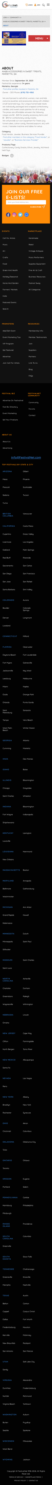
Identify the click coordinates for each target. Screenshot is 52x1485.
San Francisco (29, 573)
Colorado (8, 600)
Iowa (5, 759)
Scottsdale (27, 487)
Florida (7, 647)
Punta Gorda (28, 702)
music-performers (36, 257)
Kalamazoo (7, 923)
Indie (5, 296)
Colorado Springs (27, 609)
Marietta (26, 748)
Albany (26, 1097)
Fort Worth (27, 1319)
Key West (27, 670)
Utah (5, 1361)
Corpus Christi (29, 1311)
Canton (26, 1303)
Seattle (6, 1430)
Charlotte (7, 988)
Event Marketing (10, 413)
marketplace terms (33, 1477)
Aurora (26, 600)
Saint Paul (27, 941)
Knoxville (26, 1277)
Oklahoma (8, 1142)
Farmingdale (28, 1041)
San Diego (7, 573)
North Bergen (8, 1049)
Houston (26, 1327)
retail (31, 244)
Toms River (27, 1049)
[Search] (43, 5)
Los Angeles (28, 542)
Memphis (7, 1285)
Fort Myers (7, 663)
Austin (25, 1295)
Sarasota (27, 710)
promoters (8, 324)
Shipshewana (8, 822)
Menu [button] (39, 38)
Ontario (7, 1160)
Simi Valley (27, 589)
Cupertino (7, 534)
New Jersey (9, 1033)
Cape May (27, 1033)
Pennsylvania (10, 1197)
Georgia (7, 740)
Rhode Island (6, 1225)
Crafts (5, 257)
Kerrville (6, 1335)
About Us (7, 435)
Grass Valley (28, 534)
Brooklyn (6, 1105)
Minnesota (8, 933)
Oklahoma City (29, 1142)
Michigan (8, 907)
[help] (11, 155)
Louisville (6, 841)
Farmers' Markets (10, 289)
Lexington (27, 833)
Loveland (6, 625)
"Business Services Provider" (26, 140)
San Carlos (27, 565)
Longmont (27, 618)
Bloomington (28, 780)
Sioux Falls (27, 1256)
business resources (37, 277)
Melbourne (27, 678)
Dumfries (7, 1388)
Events (6, 231)
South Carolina (8, 1237)
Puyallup (26, 1422)
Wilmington (28, 1004)
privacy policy (20, 1481)
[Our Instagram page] (14, 215)
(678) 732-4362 (27, 92)
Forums (32, 409)
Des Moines (28, 759)
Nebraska (8, 1015)
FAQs (31, 376)
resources (33, 324)
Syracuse (27, 1113)
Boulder (6, 608)
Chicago (6, 788)
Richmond (27, 1396)
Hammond (27, 851)
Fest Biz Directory (10, 407)
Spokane (26, 1430)
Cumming (7, 748)
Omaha (6, 1023)
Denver (6, 618)
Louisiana (8, 851)
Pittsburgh (7, 1213)
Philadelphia (28, 1205)
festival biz (8, 393)
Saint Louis (7, 968)
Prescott (6, 487)
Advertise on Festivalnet (13, 400)
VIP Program (8, 344)
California (9, 526)
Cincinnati (7, 1131)
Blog (31, 369)
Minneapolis (8, 941)
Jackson (26, 1459)
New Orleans (8, 859)
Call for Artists (9, 238)
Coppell (6, 1311)
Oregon (7, 1179)
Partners (32, 356)
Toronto (6, 1168)
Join (31, 344)
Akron (25, 1123)
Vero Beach (28, 720)
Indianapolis (28, 814)
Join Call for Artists (11, 363)
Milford (26, 636)
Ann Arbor (27, 907)
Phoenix (26, 479)
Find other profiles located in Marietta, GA (20, 89)
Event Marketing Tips (12, 337)
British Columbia (8, 514)
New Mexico (9, 1060)
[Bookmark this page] (26, 215)
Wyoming (8, 1459)
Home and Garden (11, 283)
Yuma (5, 503)
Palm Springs (28, 550)
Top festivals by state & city (17, 464)
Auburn (26, 1414)
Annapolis (27, 881)
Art (4, 251)
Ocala (5, 694)
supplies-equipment (37, 264)
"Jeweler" (7, 140)
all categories (35, 289)
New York (8, 1097)
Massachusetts (10, 870)
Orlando (6, 702)
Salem (25, 1187)
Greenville (7, 1246)
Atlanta (26, 740)
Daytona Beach (9, 655)
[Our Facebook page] (8, 215)
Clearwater (27, 647)
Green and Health (10, 270)
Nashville (27, 1285)
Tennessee (8, 1269)
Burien (5, 1422)
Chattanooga (28, 1269)
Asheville (26, 978)
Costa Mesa (28, 526)
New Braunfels (9, 1343)
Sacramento (8, 565)
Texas (6, 1295)
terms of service (16, 1477)
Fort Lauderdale (29, 655)
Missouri (8, 960)
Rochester (7, 1113)
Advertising (7, 448)
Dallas (5, 1319)
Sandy (5, 1369)
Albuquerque (28, 1060)
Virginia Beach (9, 1404)
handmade (33, 238)
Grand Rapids (8, 915)
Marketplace (35, 231)
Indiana (7, 806)
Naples (26, 686)
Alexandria (27, 1380)
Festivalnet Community (34, 394)
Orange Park (28, 694)
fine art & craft (35, 270)
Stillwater (7, 949)
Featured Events (9, 302)
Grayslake (27, 788)
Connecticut (10, 636)
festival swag (34, 283)
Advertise (7, 356)
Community (34, 402)
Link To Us (33, 363)
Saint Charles (8, 796)
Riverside (27, 558)
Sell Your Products (10, 420)
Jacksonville (8, 670)
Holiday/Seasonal (10, 277)
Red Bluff (7, 558)
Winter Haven (29, 728)
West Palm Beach (7, 729)
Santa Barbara (9, 589)
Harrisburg (7, 1205)
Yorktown (27, 1404)
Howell (26, 915)
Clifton (5, 1041)
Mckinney (27, 1335)
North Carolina (8, 979)
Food (5, 264)
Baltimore (7, 888)
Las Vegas (27, 1078)
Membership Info (36, 331)
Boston (26, 870)
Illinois (7, 780)
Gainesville (27, 663)
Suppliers (32, 350)
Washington (10, 1414)
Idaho (6, 769)
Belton (5, 1303)
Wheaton (27, 796)
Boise (25, 769)
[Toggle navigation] (48, 4)
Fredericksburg (9, 1327)
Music (5, 244)
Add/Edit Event (9, 331)
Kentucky (8, 833)
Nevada (7, 1078)
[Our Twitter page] (20, 215)
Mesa (5, 479)
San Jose (7, 581)
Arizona (7, 471)
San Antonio (8, 1351)
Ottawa (26, 1160)
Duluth (26, 933)
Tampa (6, 720)
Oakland (6, 550)
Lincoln (26, 1015)
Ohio (5, 1123)
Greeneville (7, 1277)
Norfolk (6, 1396)
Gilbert (26, 471)
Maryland (8, 881)
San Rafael (27, 581)
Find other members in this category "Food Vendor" (25, 137)
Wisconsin (8, 1441)
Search (5, 309)
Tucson (26, 495)
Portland (6, 1187)
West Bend (7, 1449)
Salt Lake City (29, 1361)
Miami (5, 686)
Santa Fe (6, 1068)
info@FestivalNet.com (26, 457)
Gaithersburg (28, 888)
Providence (27, 1224)
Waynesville (8, 1004)
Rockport (27, 1343)
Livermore (7, 542)
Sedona (6, 495)
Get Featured (8, 350)
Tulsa (5, 1150)
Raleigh (26, 996)
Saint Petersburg (7, 711)
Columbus (27, 1131)
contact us (33, 1481)
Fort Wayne (8, 814)
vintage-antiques (36, 251)
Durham (26, 988)
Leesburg (7, 678)
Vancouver (27, 513)
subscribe (36, 207)
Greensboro (8, 996)
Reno (5, 1086)
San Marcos (28, 1351)
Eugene (26, 1179)
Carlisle (26, 1197)
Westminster (8, 896)
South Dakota (7, 1257)
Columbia (27, 1236)
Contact (32, 415)
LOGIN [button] (30, 5)
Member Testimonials (38, 337)
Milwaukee (27, 1441)
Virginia (7, 1380)
